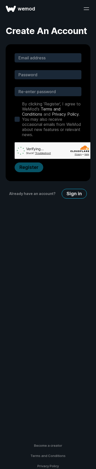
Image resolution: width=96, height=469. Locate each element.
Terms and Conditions (41, 111)
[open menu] (86, 8)
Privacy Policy (65, 114)
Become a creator (48, 445)
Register (28, 167)
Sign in (74, 193)
